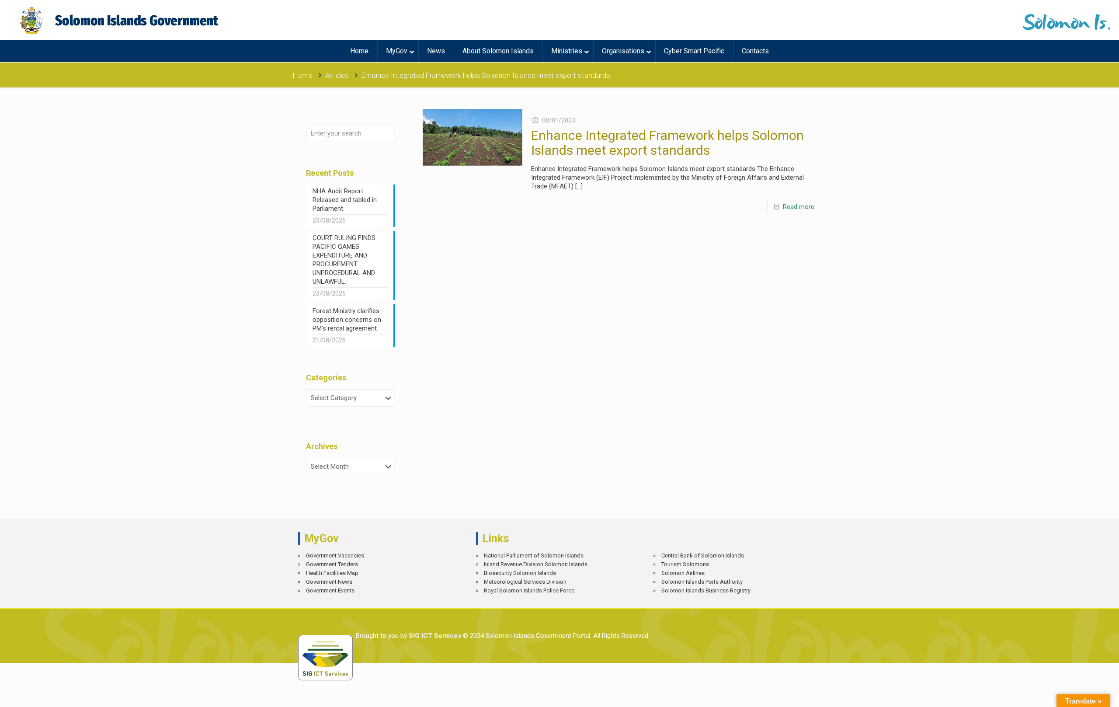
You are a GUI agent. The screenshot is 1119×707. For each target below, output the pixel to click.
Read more (798, 207)
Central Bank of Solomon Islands (702, 555)
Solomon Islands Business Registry (706, 590)
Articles (337, 75)
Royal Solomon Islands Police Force (529, 590)
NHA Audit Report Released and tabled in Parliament (345, 199)
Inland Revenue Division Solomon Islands (535, 564)
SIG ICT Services (434, 636)
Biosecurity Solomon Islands (520, 573)
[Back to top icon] (1081, 694)
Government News (329, 581)
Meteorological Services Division (525, 581)
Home (303, 75)
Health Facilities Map (332, 573)
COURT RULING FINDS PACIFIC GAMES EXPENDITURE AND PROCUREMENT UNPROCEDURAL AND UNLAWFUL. (344, 260)
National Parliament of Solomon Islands (534, 555)
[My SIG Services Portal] (120, 20)
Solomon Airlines (683, 573)
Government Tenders (332, 564)
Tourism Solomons (685, 564)
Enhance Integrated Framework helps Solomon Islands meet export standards (667, 143)
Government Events (330, 590)
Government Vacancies (335, 555)
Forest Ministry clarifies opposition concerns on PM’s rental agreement (347, 319)
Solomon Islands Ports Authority (702, 581)
